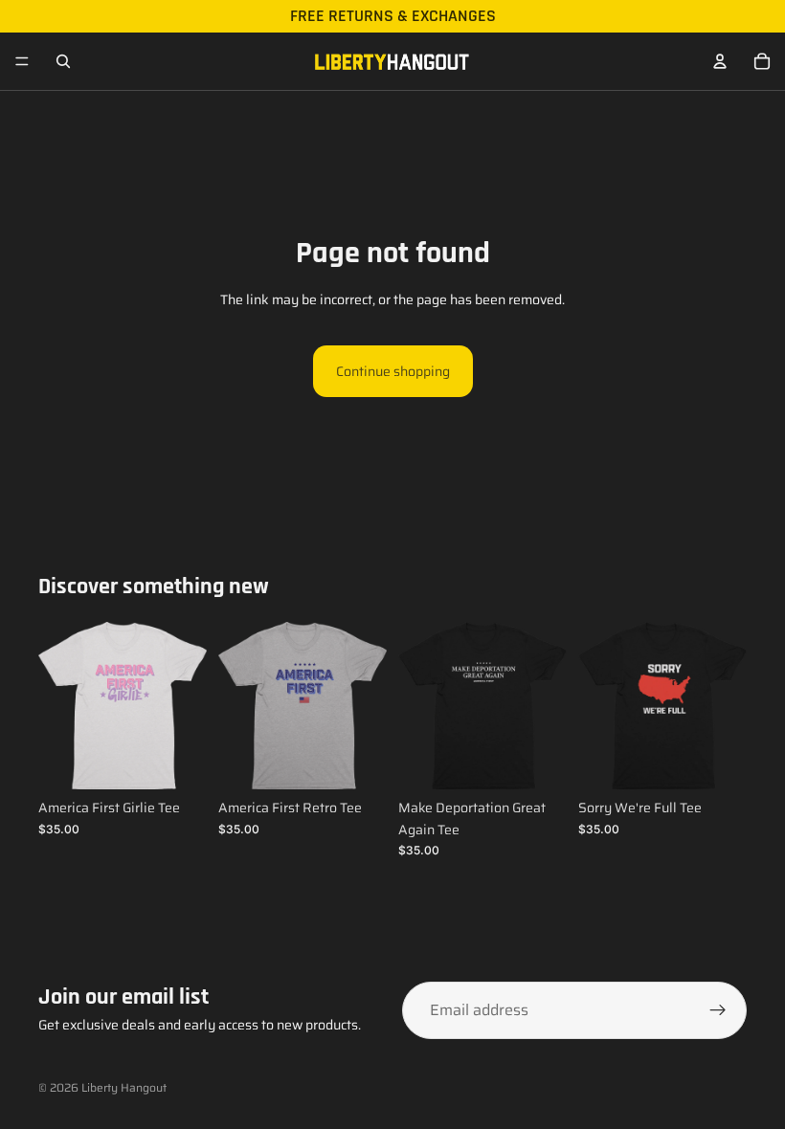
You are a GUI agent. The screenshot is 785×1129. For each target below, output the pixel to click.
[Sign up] (718, 1010)
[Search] (63, 61)
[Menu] (22, 61)
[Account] (720, 61)
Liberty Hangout (124, 1087)
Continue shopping (393, 371)
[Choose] (177, 760)
